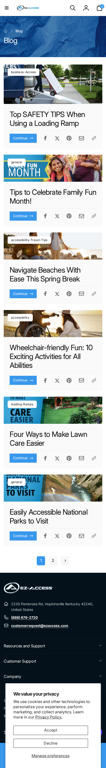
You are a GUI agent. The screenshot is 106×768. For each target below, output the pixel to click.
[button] (6, 7)
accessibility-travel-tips (29, 240)
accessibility (20, 317)
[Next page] (65, 560)
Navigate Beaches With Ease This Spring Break (45, 274)
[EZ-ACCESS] (28, 591)
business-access (23, 72)
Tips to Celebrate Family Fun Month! (53, 196)
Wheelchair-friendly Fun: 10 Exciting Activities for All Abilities (51, 356)
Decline (50, 743)
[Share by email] (81, 138)
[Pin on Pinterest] (69, 138)
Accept (50, 730)
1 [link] (41, 560)
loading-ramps (22, 404)
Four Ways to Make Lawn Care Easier (48, 438)
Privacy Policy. (48, 717)
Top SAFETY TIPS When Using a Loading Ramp (47, 119)
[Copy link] (93, 138)
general (16, 162)
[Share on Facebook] (45, 138)
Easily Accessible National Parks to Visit (49, 516)
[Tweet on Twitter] (57, 138)
